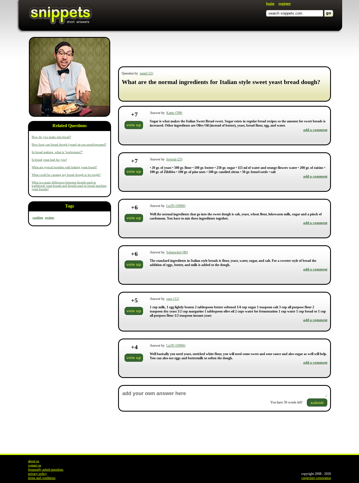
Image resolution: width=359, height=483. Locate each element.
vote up (133, 125)
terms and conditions (42, 478)
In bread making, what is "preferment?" (57, 152)
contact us (34, 465)
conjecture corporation (316, 478)
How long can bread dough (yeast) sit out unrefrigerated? (69, 144)
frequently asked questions (45, 470)
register (285, 3)
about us (33, 461)
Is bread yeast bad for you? (49, 159)
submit (317, 402)
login (270, 3)
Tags (69, 206)
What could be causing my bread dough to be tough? (66, 174)
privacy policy (37, 474)
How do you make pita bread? (51, 137)
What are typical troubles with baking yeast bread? (64, 167)
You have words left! (286, 402)
